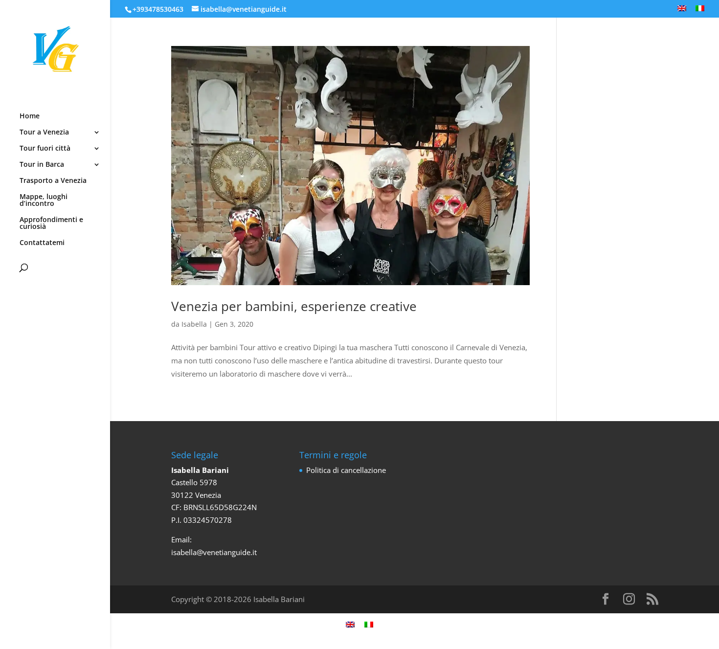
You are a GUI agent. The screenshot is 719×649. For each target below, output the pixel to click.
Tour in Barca (42, 165)
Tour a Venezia (44, 132)
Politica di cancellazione (346, 470)
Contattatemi (42, 243)
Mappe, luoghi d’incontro (43, 200)
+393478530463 (158, 9)
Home (30, 116)
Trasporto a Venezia (53, 181)
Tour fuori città (45, 149)
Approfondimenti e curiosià (51, 223)
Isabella (194, 324)
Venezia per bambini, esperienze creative (294, 306)
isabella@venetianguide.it (214, 552)
